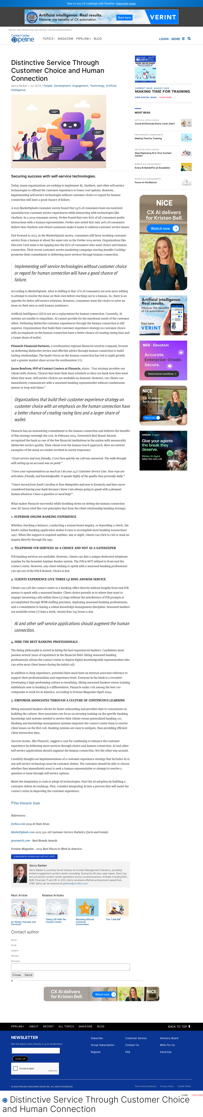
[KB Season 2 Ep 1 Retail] (163, 242)
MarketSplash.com (23, 832)
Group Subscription (102, 1045)
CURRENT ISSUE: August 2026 (152, 88)
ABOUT (34, 1026)
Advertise (165, 1052)
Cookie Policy (184, 1086)
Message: (15, 961)
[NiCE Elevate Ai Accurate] (163, 360)
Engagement (80, 85)
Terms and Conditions (145, 1086)
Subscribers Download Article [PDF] (34, 856)
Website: (15, 956)
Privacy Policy (167, 1086)
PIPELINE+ (18, 1026)
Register (96, 1052)
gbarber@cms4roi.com (75, 883)
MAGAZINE (85, 1026)
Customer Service (136, 1038)
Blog (100, 1026)
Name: (14, 940)
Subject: (15, 950)
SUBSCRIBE (165, 97)
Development (62, 85)
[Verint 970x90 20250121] (101, 16)
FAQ (127, 1052)
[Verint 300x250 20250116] (163, 315)
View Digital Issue (146, 97)
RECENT (48, 1026)
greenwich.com (20, 840)
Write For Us (167, 1045)
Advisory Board (169, 1038)
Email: (14, 945)
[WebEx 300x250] (163, 451)
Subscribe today (126, 3)
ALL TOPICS (66, 1026)
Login (164, 39)
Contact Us (132, 1045)
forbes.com (18, 824)
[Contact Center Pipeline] (23, 38)
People (48, 85)
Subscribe (97, 1038)
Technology (97, 85)
